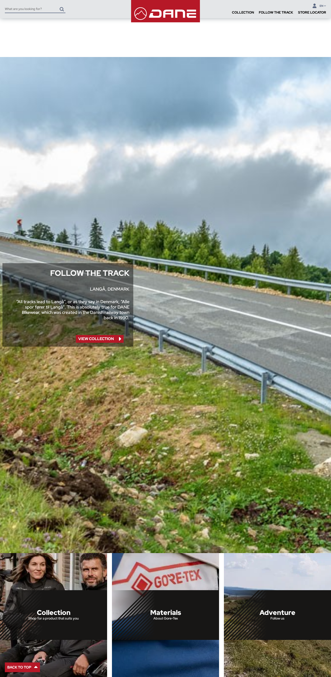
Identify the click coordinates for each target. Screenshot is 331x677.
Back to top (19, 667)
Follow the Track (276, 12)
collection (96, 338)
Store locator (312, 12)
